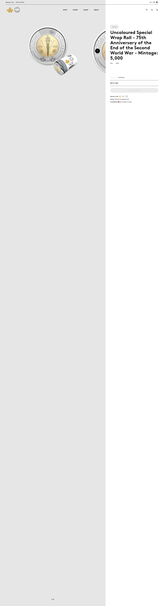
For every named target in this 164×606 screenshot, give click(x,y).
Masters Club (10, 2)
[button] (97, 51)
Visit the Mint (20, 2)
